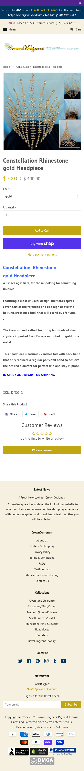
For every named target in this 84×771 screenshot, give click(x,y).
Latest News (42, 489)
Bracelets (42, 635)
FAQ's (42, 563)
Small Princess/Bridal (42, 618)
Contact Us (42, 581)
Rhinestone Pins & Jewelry (42, 624)
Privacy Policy (42, 552)
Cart (78, 30)
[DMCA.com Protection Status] (42, 764)
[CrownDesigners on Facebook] (29, 662)
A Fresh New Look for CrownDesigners (42, 497)
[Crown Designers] (18, 754)
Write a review (42, 450)
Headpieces (42, 629)
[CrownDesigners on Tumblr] (55, 662)
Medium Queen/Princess (42, 612)
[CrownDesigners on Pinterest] (37, 662)
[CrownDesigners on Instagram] (46, 662)
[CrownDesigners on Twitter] (20, 662)
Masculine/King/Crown (42, 606)
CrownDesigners (47, 717)
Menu (12, 30)
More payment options (42, 255)
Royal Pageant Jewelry (42, 641)
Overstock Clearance (42, 600)
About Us (42, 540)
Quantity (9, 207)
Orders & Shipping (42, 546)
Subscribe (71, 704)
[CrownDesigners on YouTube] (63, 662)
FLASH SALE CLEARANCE (46, 10)
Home (6, 67)
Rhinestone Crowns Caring (42, 575)
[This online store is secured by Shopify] (39, 754)
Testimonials (42, 569)
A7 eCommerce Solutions (52, 727)
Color (7, 189)
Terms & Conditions (42, 557)
